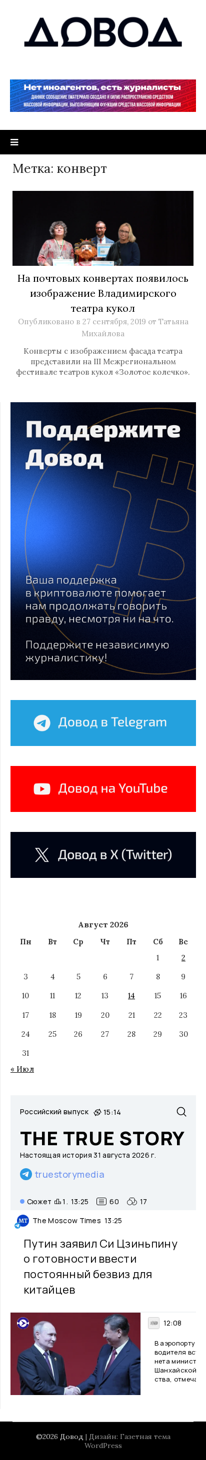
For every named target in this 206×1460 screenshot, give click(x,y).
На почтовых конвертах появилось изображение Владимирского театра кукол (103, 293)
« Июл (22, 1069)
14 (131, 995)
